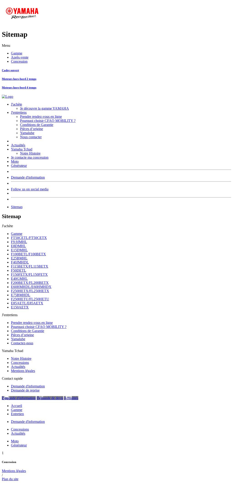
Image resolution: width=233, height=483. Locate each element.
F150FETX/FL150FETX (29, 274)
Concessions (20, 363)
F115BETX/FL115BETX (29, 266)
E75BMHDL (20, 295)
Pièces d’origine (31, 129)
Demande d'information (28, 177)
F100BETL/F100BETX (28, 254)
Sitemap (17, 207)
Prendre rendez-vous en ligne (41, 116)
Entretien (17, 414)
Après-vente (19, 57)
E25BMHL (19, 258)
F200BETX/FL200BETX (30, 283)
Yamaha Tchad (21, 149)
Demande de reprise (25, 390)
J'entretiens (19, 112)
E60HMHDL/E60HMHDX (31, 287)
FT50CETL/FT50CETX (29, 238)
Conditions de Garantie (36, 125)
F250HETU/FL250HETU (30, 299)
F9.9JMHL (19, 242)
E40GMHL (19, 279)
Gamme (16, 53)
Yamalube (27, 133)
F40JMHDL (20, 262)
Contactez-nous (22, 343)
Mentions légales (23, 371)
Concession (19, 61)
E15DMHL (19, 250)
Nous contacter (31, 137)
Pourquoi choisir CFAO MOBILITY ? (48, 121)
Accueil (16, 406)
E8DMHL (18, 246)
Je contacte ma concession (29, 157)
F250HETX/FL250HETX (30, 291)
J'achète (16, 104)
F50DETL (18, 270)
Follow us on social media (29, 189)
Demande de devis (50, 398)
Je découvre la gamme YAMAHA (44, 108)
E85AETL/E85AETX (27, 303)
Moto (15, 161)
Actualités (18, 145)
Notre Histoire (30, 153)
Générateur (19, 166)
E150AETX (20, 307)
